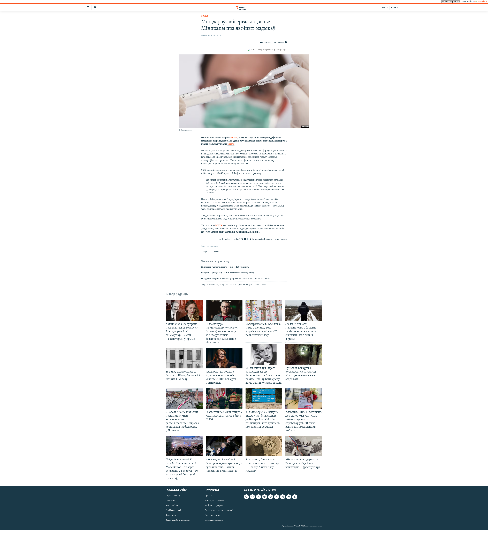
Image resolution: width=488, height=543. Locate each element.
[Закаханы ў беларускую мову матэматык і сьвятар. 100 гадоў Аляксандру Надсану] (264, 446)
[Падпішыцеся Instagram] (282, 496)
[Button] (265, 42)
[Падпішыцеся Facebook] (252, 496)
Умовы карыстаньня (214, 520)
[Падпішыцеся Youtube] (264, 496)
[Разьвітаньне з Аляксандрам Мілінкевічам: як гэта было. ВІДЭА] (224, 398)
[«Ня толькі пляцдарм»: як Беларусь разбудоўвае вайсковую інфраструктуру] (303, 446)
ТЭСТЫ (385, 8)
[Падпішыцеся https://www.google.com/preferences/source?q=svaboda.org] (246, 496)
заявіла (234, 138)
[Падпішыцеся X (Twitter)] (258, 496)
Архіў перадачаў (173, 510)
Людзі (204, 16)
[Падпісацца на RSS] (294, 496)
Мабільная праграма (214, 506)
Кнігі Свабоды (172, 506)
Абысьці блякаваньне (214, 501)
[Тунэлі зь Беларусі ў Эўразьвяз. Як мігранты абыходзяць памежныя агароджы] (303, 354)
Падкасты (170, 501)
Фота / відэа (171, 515)
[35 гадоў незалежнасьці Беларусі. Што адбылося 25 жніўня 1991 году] (184, 358)
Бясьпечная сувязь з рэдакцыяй (219, 510)
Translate (482, 2)
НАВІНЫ (394, 8)
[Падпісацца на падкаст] (270, 496)
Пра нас (208, 496)
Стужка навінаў (173, 496)
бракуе (230, 144)
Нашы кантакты (212, 515)
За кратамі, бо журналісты (177, 520)
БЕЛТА (218, 225)
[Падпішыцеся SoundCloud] (276, 496)
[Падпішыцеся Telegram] (288, 496)
